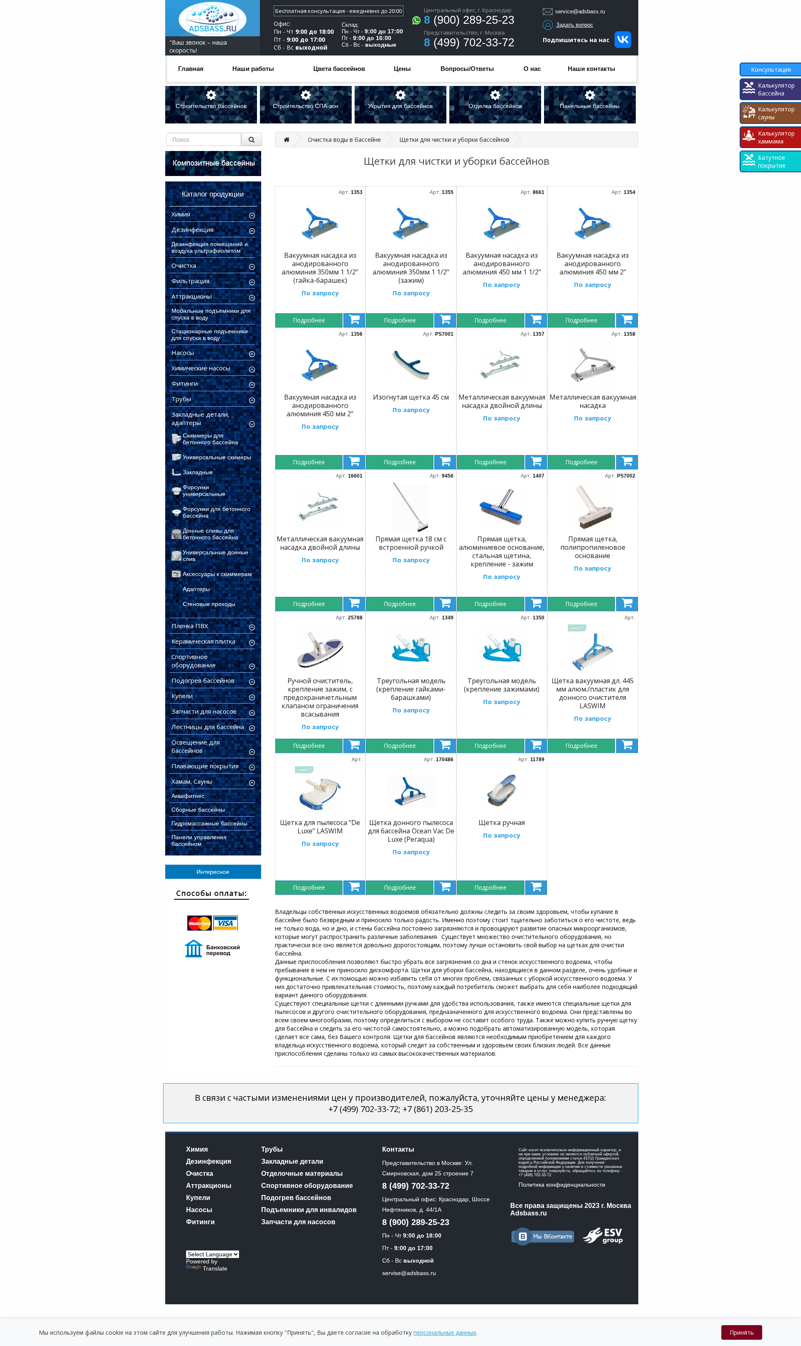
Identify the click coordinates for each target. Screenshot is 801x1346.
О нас (532, 68)
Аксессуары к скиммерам (217, 574)
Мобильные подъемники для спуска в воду (211, 314)
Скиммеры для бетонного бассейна (210, 438)
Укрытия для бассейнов (400, 106)
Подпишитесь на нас (579, 40)
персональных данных (444, 1332)
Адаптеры (196, 589)
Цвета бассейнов (339, 68)
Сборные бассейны (198, 809)
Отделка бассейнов (495, 106)
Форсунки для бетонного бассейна (216, 512)
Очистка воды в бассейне (344, 139)
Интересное (212, 871)
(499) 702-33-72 (469, 42)
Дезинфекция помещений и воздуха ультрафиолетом (209, 247)
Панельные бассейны (590, 106)
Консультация (771, 69)
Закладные (198, 472)
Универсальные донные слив (215, 555)
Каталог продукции (213, 194)
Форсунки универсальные (204, 490)
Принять (742, 1332)
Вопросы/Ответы (467, 68)
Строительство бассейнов (211, 106)
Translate (215, 1268)
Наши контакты (591, 68)
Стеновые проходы (209, 604)
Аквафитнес (187, 796)
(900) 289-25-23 (469, 20)
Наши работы (253, 68)
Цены (402, 68)
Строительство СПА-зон (305, 106)
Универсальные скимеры (217, 457)
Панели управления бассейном (199, 840)
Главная (191, 68)
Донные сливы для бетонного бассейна (210, 534)
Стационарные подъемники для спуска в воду (209, 334)
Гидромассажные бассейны (209, 823)
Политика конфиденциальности (562, 1184)
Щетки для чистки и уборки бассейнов (454, 139)
